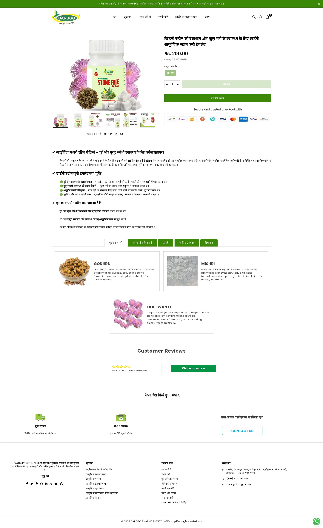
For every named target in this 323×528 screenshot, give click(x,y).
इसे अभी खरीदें (217, 98)
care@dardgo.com (239, 484)
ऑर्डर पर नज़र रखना (186, 17)
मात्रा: (170, 66)
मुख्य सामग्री (115, 242)
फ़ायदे (166, 242)
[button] (267, 17)
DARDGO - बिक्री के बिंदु (174, 502)
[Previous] (57, 73)
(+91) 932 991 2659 (238, 478)
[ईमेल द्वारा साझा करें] (121, 134)
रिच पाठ (209, 242)
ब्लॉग (207, 17)
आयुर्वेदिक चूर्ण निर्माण (95, 488)
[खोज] (254, 17)
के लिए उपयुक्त (186, 242)
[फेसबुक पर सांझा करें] (100, 134)
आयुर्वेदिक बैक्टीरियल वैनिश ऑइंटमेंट (102, 493)
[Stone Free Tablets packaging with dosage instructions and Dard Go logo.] (112, 120)
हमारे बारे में (145, 17)
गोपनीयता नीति (168, 488)
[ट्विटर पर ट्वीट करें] (105, 134)
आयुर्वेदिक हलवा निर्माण (96, 484)
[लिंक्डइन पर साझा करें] (116, 134)
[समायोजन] (260, 17)
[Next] (153, 73)
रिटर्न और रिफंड (169, 493)
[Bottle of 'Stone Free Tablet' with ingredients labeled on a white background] (95, 120)
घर (115, 17)
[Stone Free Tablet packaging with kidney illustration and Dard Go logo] (147, 120)
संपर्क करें (163, 17)
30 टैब (170, 73)
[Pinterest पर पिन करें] (111, 134)
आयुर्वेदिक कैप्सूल (93, 498)
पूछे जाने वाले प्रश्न (170, 479)
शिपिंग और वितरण (169, 484)
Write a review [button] (193, 368)
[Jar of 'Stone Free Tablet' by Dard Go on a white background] (77, 120)
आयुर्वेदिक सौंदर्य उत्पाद (96, 474)
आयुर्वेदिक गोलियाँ (93, 479)
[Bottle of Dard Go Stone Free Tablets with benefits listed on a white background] (130, 120)
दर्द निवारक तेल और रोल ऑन (99, 469)
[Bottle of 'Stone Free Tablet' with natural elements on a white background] (60, 120)
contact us (242, 430)
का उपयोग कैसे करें (142, 242)
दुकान (127, 17)
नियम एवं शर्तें (167, 498)
